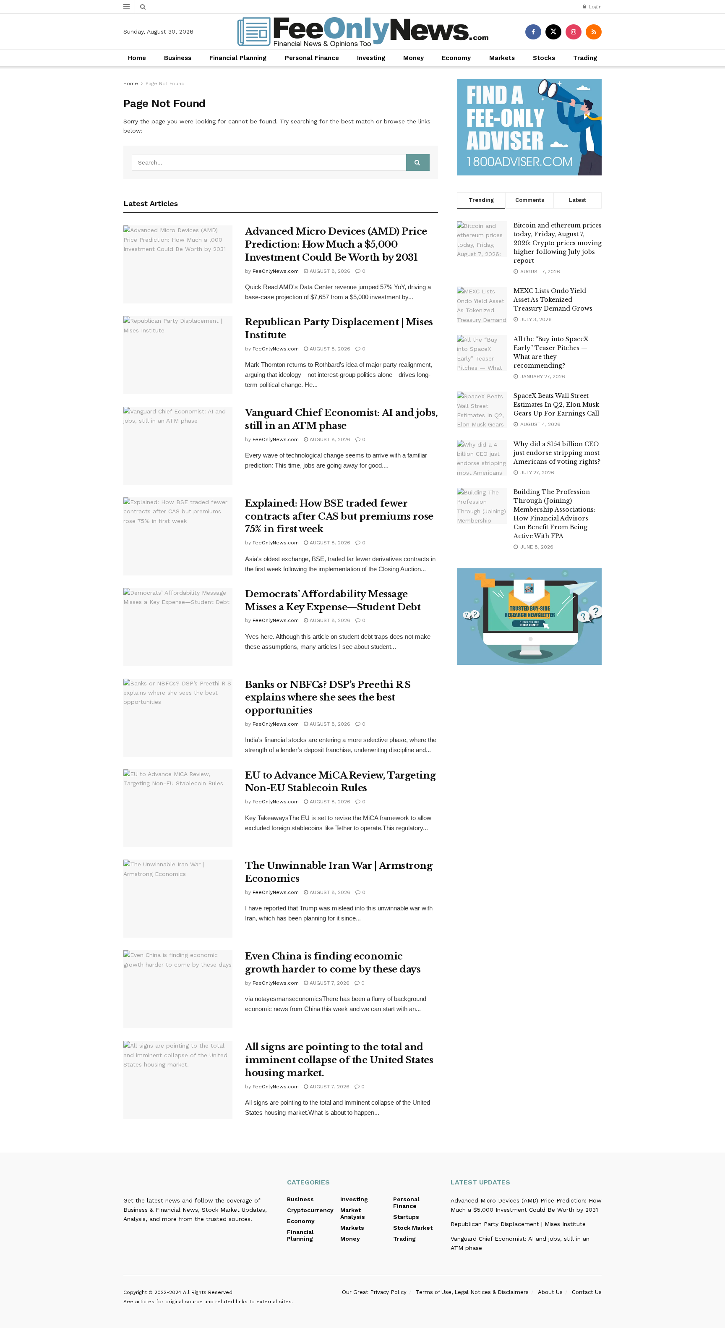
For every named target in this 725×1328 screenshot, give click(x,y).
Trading (585, 58)
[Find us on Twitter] (553, 31)
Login (594, 7)
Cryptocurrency (310, 1210)
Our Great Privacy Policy (374, 1292)
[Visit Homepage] (362, 32)
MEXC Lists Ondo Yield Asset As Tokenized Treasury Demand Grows (553, 299)
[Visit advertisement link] (529, 127)
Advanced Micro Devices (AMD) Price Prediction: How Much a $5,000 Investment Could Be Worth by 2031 (336, 244)
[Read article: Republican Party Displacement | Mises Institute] (177, 355)
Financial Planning (237, 58)
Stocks (544, 58)
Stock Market (413, 1227)
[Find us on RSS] (594, 31)
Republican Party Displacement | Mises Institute (518, 1224)
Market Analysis (352, 1213)
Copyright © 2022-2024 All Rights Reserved (177, 1292)
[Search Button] (143, 6)
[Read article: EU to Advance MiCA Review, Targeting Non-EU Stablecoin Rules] (177, 808)
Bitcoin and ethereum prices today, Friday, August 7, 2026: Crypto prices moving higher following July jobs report (558, 243)
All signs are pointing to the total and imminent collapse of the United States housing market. (339, 1060)
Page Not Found (165, 83)
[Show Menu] (126, 6)
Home (137, 58)
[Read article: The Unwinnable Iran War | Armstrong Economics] (177, 899)
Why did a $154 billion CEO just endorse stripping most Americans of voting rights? (557, 452)
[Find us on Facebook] (533, 31)
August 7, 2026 (328, 983)
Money (413, 58)
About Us (550, 1292)
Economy (456, 58)
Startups (406, 1216)
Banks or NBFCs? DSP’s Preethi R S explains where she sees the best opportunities (327, 697)
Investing (371, 58)
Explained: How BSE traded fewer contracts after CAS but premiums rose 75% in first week (339, 516)
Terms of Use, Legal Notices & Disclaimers (472, 1292)
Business (177, 58)
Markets (502, 58)
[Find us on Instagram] (574, 31)
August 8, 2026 (329, 271)
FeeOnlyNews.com (276, 271)
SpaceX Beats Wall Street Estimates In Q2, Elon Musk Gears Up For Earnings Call (556, 404)
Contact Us (587, 1292)
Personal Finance (312, 58)
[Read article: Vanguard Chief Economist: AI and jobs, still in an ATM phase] (177, 446)
